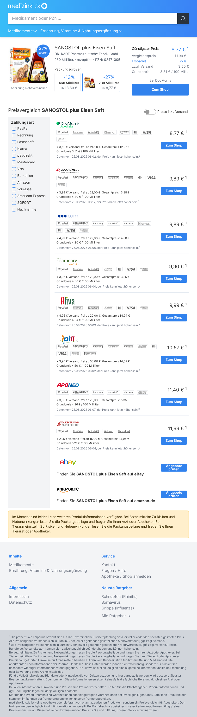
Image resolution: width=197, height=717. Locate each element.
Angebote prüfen (174, 467)
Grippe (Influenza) (117, 608)
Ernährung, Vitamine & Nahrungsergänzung (79, 31)
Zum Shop (160, 89)
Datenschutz (20, 602)
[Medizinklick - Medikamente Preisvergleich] (98, 6)
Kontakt (108, 565)
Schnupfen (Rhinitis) (119, 597)
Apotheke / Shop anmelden (126, 576)
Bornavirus (111, 602)
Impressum (19, 597)
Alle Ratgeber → (116, 616)
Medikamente (20, 31)
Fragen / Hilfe (113, 571)
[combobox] (92, 18)
